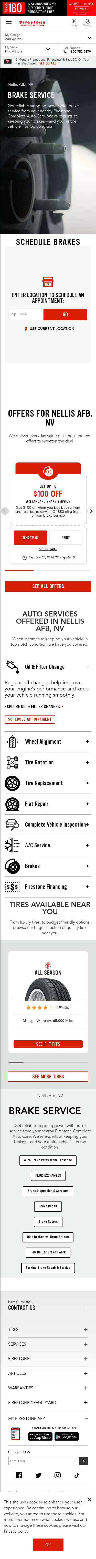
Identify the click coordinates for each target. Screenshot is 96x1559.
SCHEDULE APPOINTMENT (30, 719)
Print (66, 537)
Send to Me (30, 537)
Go (65, 314)
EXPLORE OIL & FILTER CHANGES (32, 706)
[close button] (89, 1499)
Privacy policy (16, 1532)
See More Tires (48, 1076)
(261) (66, 1007)
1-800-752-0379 (79, 51)
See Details (48, 549)
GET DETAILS (48, 63)
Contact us (21, 1308)
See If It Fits (48, 1044)
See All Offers (48, 586)
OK (48, 1545)
